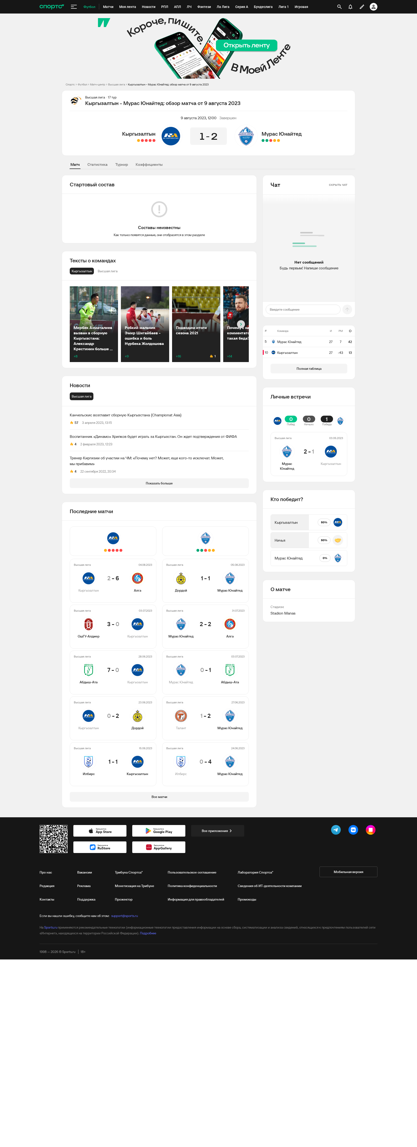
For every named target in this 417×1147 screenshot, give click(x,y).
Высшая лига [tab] (81, 396)
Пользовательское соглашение (192, 872)
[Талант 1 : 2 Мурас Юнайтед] (266, 140)
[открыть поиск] (339, 7)
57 (76, 422)
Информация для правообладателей (196, 899)
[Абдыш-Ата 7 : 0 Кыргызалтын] (146, 140)
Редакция (47, 886)
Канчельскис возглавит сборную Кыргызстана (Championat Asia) (125, 415)
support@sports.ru (124, 916)
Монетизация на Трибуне (134, 886)
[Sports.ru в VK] (354, 831)
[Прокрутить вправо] (241, 324)
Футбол (82, 84)
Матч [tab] (75, 164)
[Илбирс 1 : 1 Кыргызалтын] (138, 140)
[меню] (74, 7)
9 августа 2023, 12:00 (198, 117)
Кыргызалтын (138, 133)
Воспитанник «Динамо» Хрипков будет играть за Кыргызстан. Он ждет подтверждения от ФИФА (153, 436)
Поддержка (86, 899)
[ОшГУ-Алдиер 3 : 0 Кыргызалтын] (150, 140)
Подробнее (148, 933)
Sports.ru (50, 927)
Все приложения (215, 831)
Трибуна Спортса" (129, 872)
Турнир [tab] (121, 164)
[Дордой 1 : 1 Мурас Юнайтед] (278, 140)
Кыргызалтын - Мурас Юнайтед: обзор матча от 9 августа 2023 (168, 84)
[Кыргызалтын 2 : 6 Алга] (154, 140)
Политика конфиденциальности (192, 886)
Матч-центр (97, 84)
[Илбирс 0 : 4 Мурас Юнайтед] (263, 140)
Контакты (47, 899)
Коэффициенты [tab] (149, 164)
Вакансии (84, 872)
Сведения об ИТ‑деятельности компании (270, 886)
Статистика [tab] (97, 164)
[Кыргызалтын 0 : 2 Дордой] (142, 140)
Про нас (46, 872)
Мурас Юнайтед (282, 133)
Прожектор (123, 899)
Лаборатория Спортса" (255, 872)
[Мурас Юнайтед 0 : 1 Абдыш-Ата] (270, 140)
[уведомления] (350, 7)
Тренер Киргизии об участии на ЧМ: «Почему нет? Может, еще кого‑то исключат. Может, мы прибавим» (146, 460)
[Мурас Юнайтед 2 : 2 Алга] (274, 140)
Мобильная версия (348, 872)
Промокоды (247, 899)
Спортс (70, 84)
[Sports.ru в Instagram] (371, 831)
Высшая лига (116, 84)
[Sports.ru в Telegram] (337, 831)
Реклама (83, 886)
